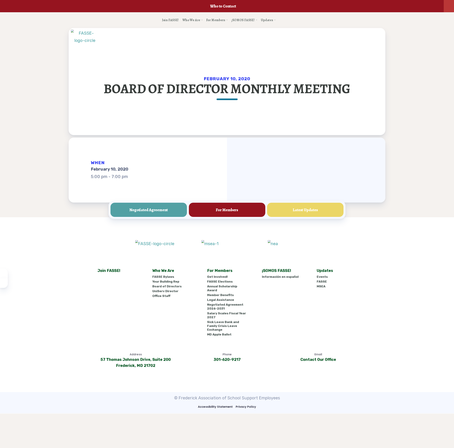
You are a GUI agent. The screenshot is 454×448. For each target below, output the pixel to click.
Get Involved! (217, 276)
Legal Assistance (220, 300)
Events (322, 276)
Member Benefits (220, 295)
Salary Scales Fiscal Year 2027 (226, 315)
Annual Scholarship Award (222, 288)
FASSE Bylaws (163, 276)
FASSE (322, 281)
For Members (227, 210)
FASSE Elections (219, 281)
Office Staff (161, 296)
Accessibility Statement (215, 407)
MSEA (321, 286)
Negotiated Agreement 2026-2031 (225, 306)
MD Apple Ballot (219, 334)
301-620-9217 (226, 359)
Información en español (280, 276)
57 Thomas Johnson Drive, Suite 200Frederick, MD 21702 (136, 362)
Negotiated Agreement (148, 210)
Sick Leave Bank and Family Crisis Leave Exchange (223, 325)
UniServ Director (165, 291)
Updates (325, 271)
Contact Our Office (318, 359)
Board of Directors (166, 286)
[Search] (289, 20)
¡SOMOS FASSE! (276, 271)
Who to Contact (223, 6)
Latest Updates (305, 210)
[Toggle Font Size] (4, 283)
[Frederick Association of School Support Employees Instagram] (282, 20)
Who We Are (163, 271)
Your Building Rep (165, 281)
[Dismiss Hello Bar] (449, 6)
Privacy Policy (246, 407)
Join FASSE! (108, 271)
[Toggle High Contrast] (4, 273)
